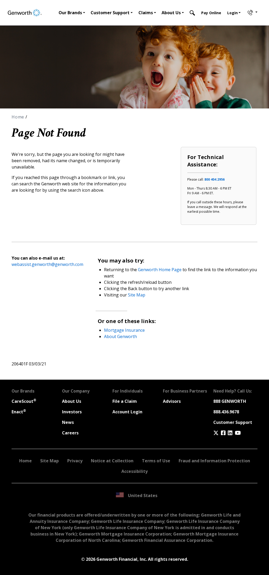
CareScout (24, 401)
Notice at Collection (112, 461)
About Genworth (120, 336)
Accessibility (134, 471)
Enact (19, 412)
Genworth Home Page (160, 269)
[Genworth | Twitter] (216, 433)
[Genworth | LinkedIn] (230, 433)
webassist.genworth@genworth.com (47, 264)
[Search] (192, 12)
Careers (70, 433)
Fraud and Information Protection (214, 461)
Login (232, 12)
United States (142, 495)
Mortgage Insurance (124, 330)
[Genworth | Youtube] (238, 433)
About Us (71, 401)
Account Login (127, 412)
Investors (72, 412)
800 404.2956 (214, 179)
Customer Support (232, 422)
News (68, 422)
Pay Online (211, 12)
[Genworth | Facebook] (223, 433)
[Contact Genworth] (251, 12)
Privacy (74, 461)
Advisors (172, 401)
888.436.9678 (226, 412)
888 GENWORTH (229, 401)
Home (18, 117)
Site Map (136, 295)
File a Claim (124, 401)
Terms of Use (156, 461)
